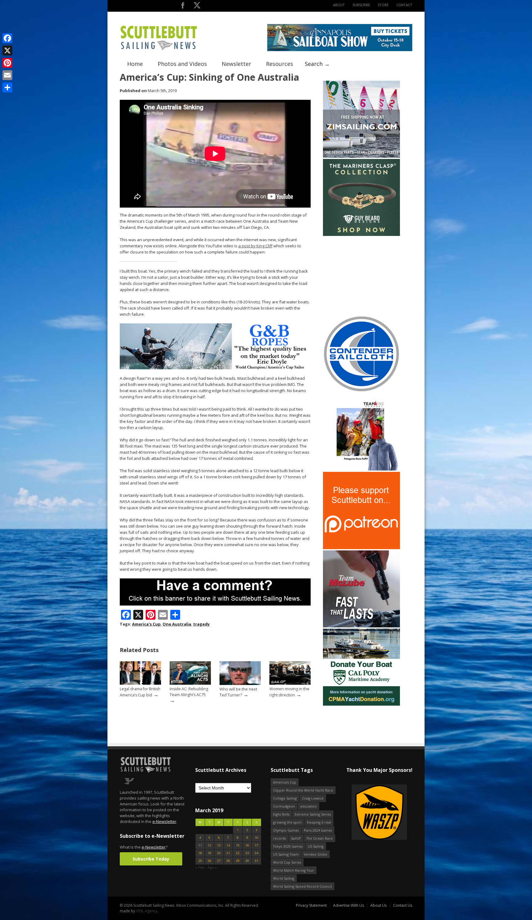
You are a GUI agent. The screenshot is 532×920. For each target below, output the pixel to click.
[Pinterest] (7, 63)
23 (247, 853)
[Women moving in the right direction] (290, 683)
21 (228, 853)
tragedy (201, 624)
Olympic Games (286, 830)
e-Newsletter (164, 821)
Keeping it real (319, 822)
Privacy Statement (311, 905)
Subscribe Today (151, 859)
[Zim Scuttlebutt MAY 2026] (361, 156)
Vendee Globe (315, 854)
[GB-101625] (215, 368)
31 (256, 861)
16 (247, 845)
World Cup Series (287, 862)
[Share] (7, 87)
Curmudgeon (284, 806)
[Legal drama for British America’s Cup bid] (140, 683)
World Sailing (283, 878)
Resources (279, 63)
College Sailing (285, 798)
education (308, 806)
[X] (7, 50)
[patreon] (361, 547)
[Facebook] (7, 38)
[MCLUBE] (361, 626)
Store (383, 4)
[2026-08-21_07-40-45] (339, 49)
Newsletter (236, 63)
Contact (404, 4)
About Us (378, 905)
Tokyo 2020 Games (288, 846)
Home (135, 63)
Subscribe (361, 4)
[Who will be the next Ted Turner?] (240, 683)
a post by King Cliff (255, 246)
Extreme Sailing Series (313, 814)
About (339, 4)
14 (228, 845)
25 (200, 861)
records (279, 838)
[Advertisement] (361, 275)
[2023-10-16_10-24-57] (379, 812)
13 (219, 845)
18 (200, 853)
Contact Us (402, 905)
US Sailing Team (286, 854)
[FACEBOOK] (182, 6)
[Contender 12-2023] (361, 391)
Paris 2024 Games (318, 830)
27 (219, 861)
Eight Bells (281, 814)
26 (209, 861)
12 (209, 845)
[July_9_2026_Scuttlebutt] (361, 704)
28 (228, 861)
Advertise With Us (348, 905)
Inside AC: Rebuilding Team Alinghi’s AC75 (189, 691)
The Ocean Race (319, 838)
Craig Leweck (313, 798)
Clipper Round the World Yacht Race (303, 790)
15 (238, 845)
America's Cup (146, 624)
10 (256, 838)
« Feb (200, 867)
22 (238, 853)
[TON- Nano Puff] (361, 469)
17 (256, 845)
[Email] (7, 75)
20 (219, 853)
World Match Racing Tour (293, 870)
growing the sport (287, 822)
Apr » (212, 867)
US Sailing (316, 846)
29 (238, 861)
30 (247, 861)
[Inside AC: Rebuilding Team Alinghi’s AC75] (190, 683)
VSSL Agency (146, 911)
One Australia (177, 624)
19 (209, 853)
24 (256, 853)
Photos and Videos (182, 63)
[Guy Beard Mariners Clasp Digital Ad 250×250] (361, 234)
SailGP (296, 838)
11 (200, 845)
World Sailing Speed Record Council (302, 886)
